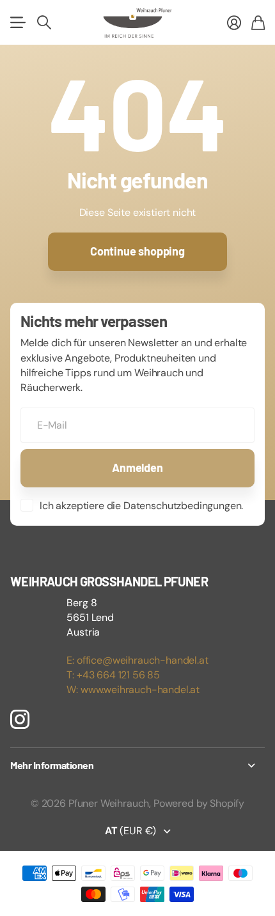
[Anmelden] (234, 22)
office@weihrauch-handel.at (142, 660)
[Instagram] (19, 719)
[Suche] (44, 22)
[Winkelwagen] (258, 22)
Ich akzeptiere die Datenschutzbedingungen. (141, 505)
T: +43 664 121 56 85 (113, 675)
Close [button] (137, 765)
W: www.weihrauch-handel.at (133, 689)
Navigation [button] (17, 22)
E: (72, 660)
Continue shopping (137, 251)
